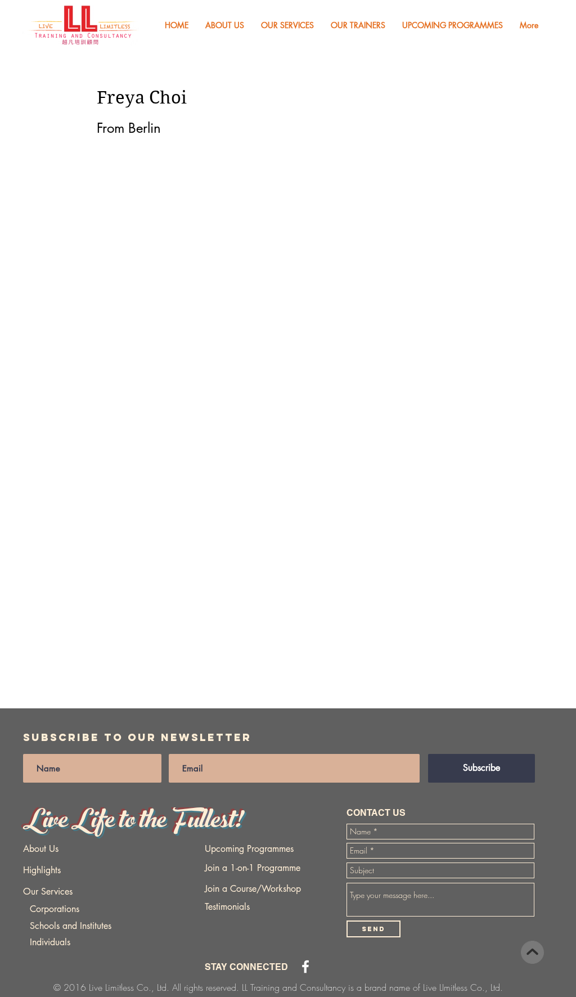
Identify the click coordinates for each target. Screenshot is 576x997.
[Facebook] (305, 966)
